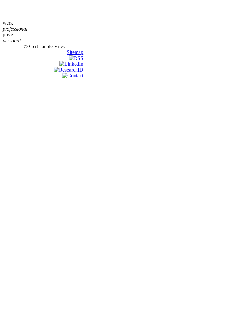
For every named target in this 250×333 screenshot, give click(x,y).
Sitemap (75, 52)
